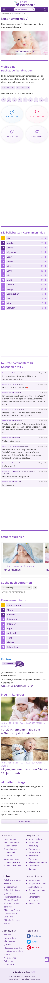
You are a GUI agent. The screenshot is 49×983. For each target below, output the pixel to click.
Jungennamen (10, 839)
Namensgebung (36, 839)
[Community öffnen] (46, 9)
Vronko (10, 261)
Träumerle (12, 619)
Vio (8, 275)
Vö (18, 87)
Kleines (10, 642)
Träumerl (11, 623)
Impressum (35, 979)
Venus (10, 247)
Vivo (9, 298)
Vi (13, 87)
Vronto (10, 284)
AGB (33, 976)
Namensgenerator (12, 862)
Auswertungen (35, 887)
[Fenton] (12, 668)
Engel (9, 628)
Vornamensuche (11, 859)
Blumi (10, 610)
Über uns (12, 976)
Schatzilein (12, 647)
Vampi (10, 289)
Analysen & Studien (37, 883)
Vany (9, 256)
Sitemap (27, 976)
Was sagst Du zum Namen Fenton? (17, 686)
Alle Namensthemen (38, 862)
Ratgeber (33, 869)
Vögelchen (12, 252)
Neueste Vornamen (13, 865)
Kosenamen (34, 865)
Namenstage (34, 880)
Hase (9, 637)
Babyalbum (9, 961)
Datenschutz (14, 979)
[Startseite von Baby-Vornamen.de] (24, 5)
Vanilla (10, 243)
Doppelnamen (10, 849)
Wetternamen (35, 903)
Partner (20, 976)
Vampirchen (13, 293)
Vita (9, 303)
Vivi (8, 238)
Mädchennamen (11, 842)
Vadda (10, 280)
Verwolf (11, 307)
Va (3, 87)
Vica (9, 266)
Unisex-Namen (10, 845)
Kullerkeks (12, 633)
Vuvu (9, 270)
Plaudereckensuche (13, 948)
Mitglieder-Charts (12, 910)
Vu (27, 87)
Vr (23, 87)
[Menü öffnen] (4, 9)
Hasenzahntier (14, 605)
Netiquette (9, 964)
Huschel (11, 614)
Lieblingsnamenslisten (14, 951)
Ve (8, 87)
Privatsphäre (25, 979)
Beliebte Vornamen (12, 880)
